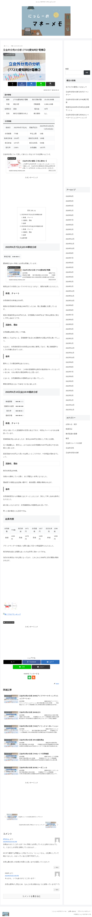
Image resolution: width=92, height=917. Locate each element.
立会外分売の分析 (9, 622)
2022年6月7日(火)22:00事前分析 (31, 214)
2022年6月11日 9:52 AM (10, 841)
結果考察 (24, 238)
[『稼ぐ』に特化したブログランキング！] (12, 614)
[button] (50, 84)
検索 (67, 69)
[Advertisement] (31, 191)
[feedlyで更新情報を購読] (29, 677)
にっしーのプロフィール (59, 911)
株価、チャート (28, 217)
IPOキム (6, 839)
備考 (24, 223)
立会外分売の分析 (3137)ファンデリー (77, 93)
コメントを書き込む (31, 896)
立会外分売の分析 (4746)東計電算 (77, 101)
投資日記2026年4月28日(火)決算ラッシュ (77, 108)
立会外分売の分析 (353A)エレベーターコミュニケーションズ (77, 116)
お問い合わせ (72, 911)
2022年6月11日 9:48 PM (12, 875)
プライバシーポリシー (84, 911)
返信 (57, 867)
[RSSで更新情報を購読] (33, 677)
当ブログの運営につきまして (76, 87)
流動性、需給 (27, 220)
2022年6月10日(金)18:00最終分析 (32, 226)
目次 (29, 210)
